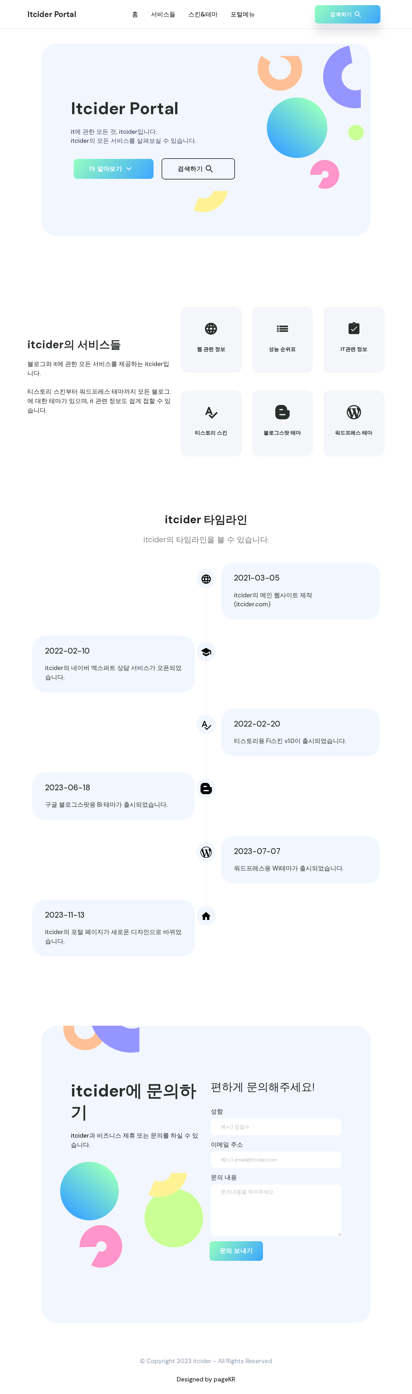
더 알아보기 (106, 169)
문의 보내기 (236, 1251)
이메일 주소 (227, 1145)
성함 (217, 1111)
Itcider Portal (51, 14)
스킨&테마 (203, 14)
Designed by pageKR (206, 1379)
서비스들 (163, 14)
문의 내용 (224, 1177)
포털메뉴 (242, 14)
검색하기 (191, 169)
